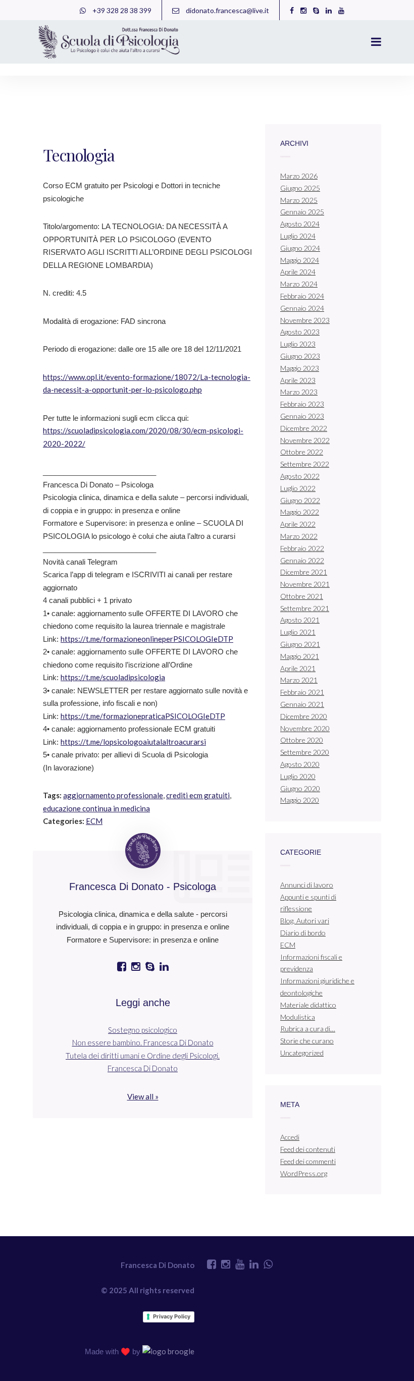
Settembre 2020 (304, 752)
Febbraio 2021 (302, 692)
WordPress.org (303, 1173)
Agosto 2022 (300, 476)
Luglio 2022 (298, 488)
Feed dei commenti (308, 1161)
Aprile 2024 (298, 271)
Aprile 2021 (298, 668)
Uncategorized (302, 1052)
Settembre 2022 (304, 464)
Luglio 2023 (298, 344)
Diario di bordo (303, 932)
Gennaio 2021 (302, 704)
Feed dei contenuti (307, 1149)
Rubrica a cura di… (307, 1028)
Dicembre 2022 (303, 428)
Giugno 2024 (300, 248)
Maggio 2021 (299, 656)
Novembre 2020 (305, 728)
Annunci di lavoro (306, 884)
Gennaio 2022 (302, 560)
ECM (94, 820)
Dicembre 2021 (303, 572)
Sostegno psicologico (142, 1029)
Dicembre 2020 (303, 716)
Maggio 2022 (299, 512)
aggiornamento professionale (113, 795)
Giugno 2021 (300, 644)
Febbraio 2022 (302, 548)
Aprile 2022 (298, 524)
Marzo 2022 (299, 536)
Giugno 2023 (300, 356)
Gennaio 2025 (302, 211)
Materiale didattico (308, 1005)
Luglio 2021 (298, 632)
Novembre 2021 (305, 584)
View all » (143, 1096)
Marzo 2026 (299, 176)
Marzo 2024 (299, 284)
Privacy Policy (171, 1316)
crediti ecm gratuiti (198, 795)
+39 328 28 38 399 (121, 10)
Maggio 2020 (299, 800)
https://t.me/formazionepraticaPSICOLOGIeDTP (143, 716)
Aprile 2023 (298, 380)
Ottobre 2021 (301, 596)
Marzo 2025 (299, 200)
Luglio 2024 (298, 236)
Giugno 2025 (300, 188)
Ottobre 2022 (301, 452)
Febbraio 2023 (302, 404)
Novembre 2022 (305, 440)
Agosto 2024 (300, 223)
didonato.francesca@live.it (226, 10)
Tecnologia (78, 154)
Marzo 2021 (299, 680)
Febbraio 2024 (302, 296)
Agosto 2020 (300, 764)
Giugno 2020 (300, 788)
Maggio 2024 (299, 260)
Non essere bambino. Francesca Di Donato (143, 1042)
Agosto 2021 (300, 620)
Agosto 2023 (300, 331)
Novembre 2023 (305, 320)
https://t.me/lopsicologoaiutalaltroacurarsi (133, 741)
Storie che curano (307, 1040)
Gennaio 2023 (302, 416)
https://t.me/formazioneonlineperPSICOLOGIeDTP (147, 638)
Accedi (289, 1137)
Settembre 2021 (304, 608)
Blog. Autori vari (304, 920)
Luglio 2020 (298, 776)
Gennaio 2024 (302, 308)
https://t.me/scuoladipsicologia (113, 677)
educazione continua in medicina (96, 808)
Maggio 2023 (299, 368)
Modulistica (297, 1017)
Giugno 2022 (300, 500)
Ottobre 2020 (301, 740)
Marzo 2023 (299, 392)
